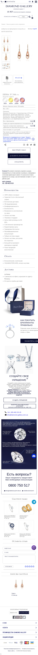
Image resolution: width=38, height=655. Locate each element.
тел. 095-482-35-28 (14, 412)
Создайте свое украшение (19, 378)
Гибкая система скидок (11, 236)
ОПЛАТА (7, 256)
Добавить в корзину (19, 155)
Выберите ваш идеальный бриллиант (19, 406)
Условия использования (28, 648)
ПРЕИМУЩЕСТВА (11, 190)
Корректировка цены (11, 227)
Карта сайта (11, 650)
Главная (3, 24)
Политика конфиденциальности (12, 648)
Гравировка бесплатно (11, 229)
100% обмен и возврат (11, 195)
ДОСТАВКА (9, 269)
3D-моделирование (10, 204)
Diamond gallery (19, 9)
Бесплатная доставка (11, 202)
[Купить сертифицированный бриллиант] (19, 469)
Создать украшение (19, 400)
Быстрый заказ (19, 150)
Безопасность (9, 208)
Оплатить (19, 161)
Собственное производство (13, 224)
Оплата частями (9, 215)
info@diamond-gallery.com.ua (17, 415)
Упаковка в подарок (10, 218)
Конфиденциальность (11, 206)
